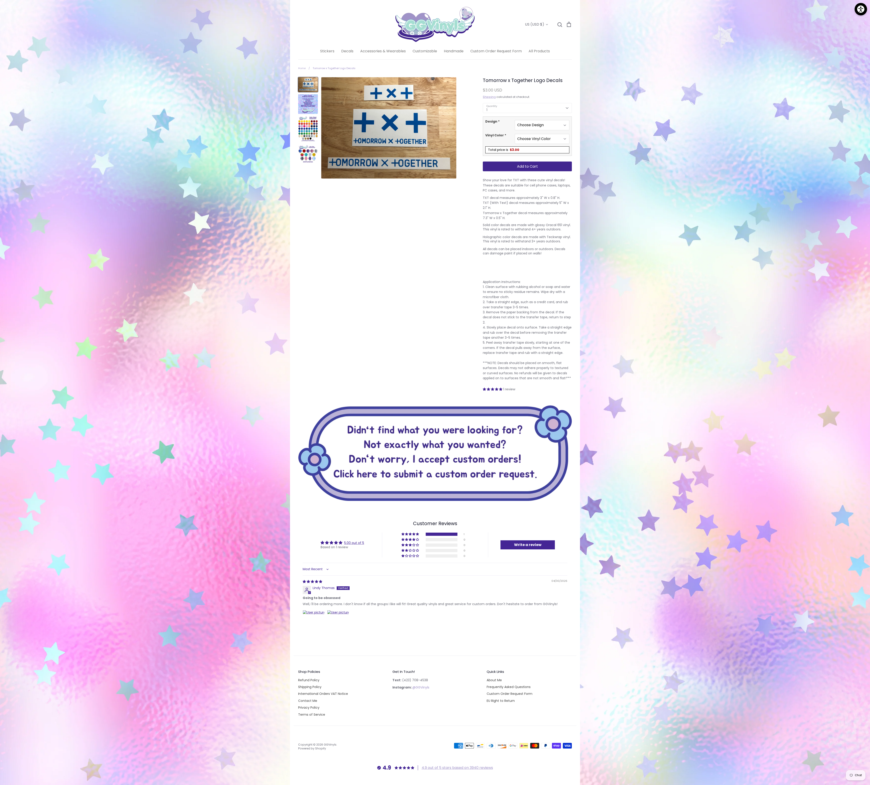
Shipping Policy (309, 687)
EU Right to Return (501, 700)
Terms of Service (311, 714)
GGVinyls (330, 744)
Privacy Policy (308, 707)
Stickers (327, 51)
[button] (493, 389)
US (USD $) (534, 24)
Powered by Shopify (312, 748)
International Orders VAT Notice (323, 693)
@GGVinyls (420, 687)
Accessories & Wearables (383, 51)
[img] (312, 581)
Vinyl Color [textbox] (495, 135)
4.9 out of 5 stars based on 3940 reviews (457, 767)
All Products (539, 51)
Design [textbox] (492, 121)
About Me (494, 680)
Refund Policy (308, 680)
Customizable (425, 51)
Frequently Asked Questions (509, 687)
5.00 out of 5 (354, 543)
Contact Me (307, 700)
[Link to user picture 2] (338, 621)
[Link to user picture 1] (313, 621)
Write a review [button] (527, 544)
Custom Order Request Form (496, 51)
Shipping (489, 97)
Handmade (454, 51)
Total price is (503, 149)
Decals (347, 51)
